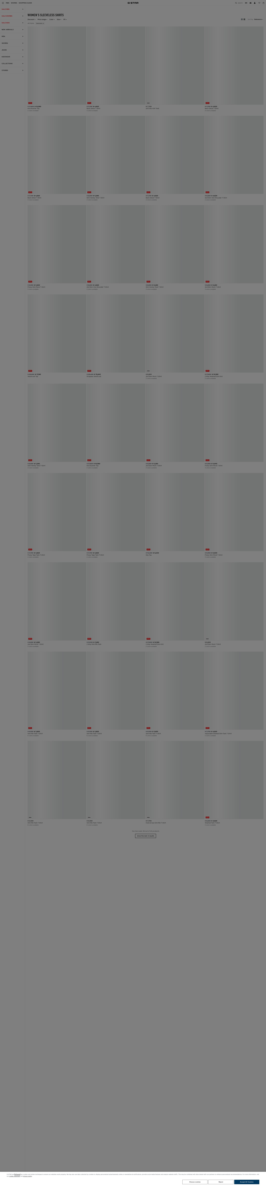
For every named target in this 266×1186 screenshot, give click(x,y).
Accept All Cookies (246, 1182)
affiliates (17, 1174)
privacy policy (27, 1176)
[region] (133, 1179)
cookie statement (14, 1176)
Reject (221, 1182)
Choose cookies (195, 1182)
